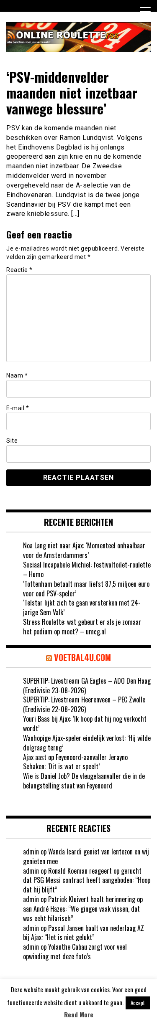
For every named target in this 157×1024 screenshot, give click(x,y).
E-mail (17, 408)
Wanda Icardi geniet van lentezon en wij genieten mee (86, 856)
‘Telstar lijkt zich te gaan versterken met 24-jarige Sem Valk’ (82, 607)
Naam (17, 375)
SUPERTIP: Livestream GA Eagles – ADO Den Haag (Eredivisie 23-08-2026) (87, 685)
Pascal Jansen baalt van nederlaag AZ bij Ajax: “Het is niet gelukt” (83, 933)
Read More (78, 1014)
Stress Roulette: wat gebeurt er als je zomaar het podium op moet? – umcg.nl (82, 626)
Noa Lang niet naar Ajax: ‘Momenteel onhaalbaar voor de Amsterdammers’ (84, 550)
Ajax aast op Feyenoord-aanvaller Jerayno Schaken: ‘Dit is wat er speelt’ (75, 762)
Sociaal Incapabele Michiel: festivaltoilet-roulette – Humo (87, 569)
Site (12, 440)
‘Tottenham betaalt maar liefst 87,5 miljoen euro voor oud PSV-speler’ (86, 588)
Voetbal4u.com (82, 657)
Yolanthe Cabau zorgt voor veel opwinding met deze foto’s (75, 951)
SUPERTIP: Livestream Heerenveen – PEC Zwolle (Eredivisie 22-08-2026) (84, 704)
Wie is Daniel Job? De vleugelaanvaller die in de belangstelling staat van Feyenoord (84, 781)
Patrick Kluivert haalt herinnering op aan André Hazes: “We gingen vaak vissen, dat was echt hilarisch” (83, 908)
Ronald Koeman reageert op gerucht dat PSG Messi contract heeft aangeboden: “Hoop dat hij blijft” (86, 880)
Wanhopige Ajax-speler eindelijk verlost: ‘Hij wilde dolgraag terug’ (87, 743)
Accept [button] (138, 1003)
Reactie (19, 269)
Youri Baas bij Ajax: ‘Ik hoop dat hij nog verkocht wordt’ (85, 723)
